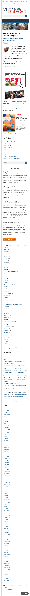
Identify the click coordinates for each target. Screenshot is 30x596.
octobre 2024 (6, 432)
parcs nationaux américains (9, 321)
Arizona (5, 251)
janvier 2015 (6, 532)
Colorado (6, 264)
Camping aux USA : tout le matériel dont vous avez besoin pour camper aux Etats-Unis (15, 379)
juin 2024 (6, 440)
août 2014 (6, 537)
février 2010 (6, 580)
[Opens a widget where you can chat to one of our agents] (25, 593)
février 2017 (6, 510)
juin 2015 (6, 525)
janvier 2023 (6, 453)
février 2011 (6, 563)
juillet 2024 (6, 438)
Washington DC (7, 348)
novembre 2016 (7, 515)
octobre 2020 (6, 473)
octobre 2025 (6, 416)
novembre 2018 (7, 488)
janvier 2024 (6, 449)
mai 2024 (6, 442)
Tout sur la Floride (7, 143)
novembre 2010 (7, 569)
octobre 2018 (6, 490)
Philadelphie (6, 323)
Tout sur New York (7, 145)
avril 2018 (6, 495)
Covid (5, 66)
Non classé (9, 66)
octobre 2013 (6, 543)
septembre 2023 (7, 451)
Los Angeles (6, 302)
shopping (6, 337)
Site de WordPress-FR (8, 592)
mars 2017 (6, 508)
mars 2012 (6, 552)
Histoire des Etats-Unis (8, 284)
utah (5, 341)
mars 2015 (6, 528)
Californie (6, 258)
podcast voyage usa (8, 326)
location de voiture (7, 300)
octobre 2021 (6, 464)
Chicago (5, 260)
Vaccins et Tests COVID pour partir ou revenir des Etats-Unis (13, 39)
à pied (5, 247)
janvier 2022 (6, 462)
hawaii (5, 280)
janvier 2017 (6, 512)
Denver (5, 269)
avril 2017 (6, 506)
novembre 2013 (7, 541)
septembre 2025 (7, 418)
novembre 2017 (7, 502)
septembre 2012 (7, 548)
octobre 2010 (6, 571)
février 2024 (6, 447)
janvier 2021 (6, 469)
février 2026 (6, 408)
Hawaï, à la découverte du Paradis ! (11, 354)
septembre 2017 (7, 504)
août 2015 (6, 523)
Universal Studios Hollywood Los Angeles (13, 304)
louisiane (6, 306)
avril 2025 (6, 421)
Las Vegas (6, 295)
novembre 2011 (7, 554)
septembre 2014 (7, 536)
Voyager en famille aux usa (9, 346)
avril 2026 (6, 407)
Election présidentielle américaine (11, 271)
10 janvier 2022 (20, 42)
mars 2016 (6, 519)
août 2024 (6, 436)
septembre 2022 (7, 458)
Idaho (5, 289)
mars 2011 (6, 561)
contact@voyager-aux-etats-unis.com (13, 108)
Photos (5, 324)
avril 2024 (6, 443)
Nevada (5, 311)
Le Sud (5, 297)
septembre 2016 (7, 517)
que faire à (6, 328)
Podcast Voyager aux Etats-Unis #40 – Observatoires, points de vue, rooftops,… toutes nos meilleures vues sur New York (15, 357)
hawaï (5, 278)
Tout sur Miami (7, 149)
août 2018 (6, 493)
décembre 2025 (7, 412)
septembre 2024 (7, 434)
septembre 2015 (7, 521)
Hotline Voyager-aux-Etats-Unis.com (17, 192)
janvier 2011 (6, 565)
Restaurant (6, 332)
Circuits (5, 262)
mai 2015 (6, 526)
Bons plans (6, 256)
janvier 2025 (6, 427)
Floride (5, 275)
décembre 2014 (7, 534)
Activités (6, 249)
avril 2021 (6, 467)
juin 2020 (6, 477)
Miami (5, 310)
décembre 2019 (7, 482)
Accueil (5, 140)
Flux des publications (8, 589)
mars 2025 (6, 423)
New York (6, 313)
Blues (5, 254)
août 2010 (6, 574)
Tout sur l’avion (7, 154)
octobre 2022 (6, 456)
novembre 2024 (7, 431)
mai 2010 (6, 576)
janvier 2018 (6, 499)
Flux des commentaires (8, 591)
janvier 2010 (6, 582)
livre (5, 299)
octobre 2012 (6, 547)
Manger (5, 308)
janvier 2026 (6, 410)
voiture (5, 343)
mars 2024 (6, 445)
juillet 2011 (6, 558)
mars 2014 (6, 539)
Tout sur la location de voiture (10, 156)
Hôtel (5, 286)
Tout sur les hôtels (7, 152)
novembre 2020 (7, 471)
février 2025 (6, 425)
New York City (7, 315)
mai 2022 (6, 460)
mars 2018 (6, 497)
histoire (5, 282)
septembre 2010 (7, 572)
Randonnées (6, 330)
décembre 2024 (7, 429)
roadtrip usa (6, 334)
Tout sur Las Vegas (8, 147)
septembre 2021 (7, 466)
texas (5, 339)
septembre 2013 (7, 545)
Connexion (6, 587)
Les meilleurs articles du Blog (10, 141)
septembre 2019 (7, 484)
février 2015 (6, 530)
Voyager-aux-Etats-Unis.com (9, 42)
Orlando (5, 319)
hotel (5, 288)
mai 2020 (6, 478)
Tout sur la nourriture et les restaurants (12, 158)
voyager (13, 66)
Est (4, 273)
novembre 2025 (7, 414)
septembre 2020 (7, 475)
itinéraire (5, 291)
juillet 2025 (6, 420)
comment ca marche (8, 265)
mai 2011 (6, 560)
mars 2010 (6, 578)
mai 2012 (6, 550)
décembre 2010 (7, 567)
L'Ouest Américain (7, 293)
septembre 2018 (7, 491)
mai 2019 (6, 486)
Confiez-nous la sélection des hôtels (16, 175)
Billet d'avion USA (7, 253)
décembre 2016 (7, 513)
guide (5, 276)
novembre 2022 (7, 455)
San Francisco (7, 335)
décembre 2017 (7, 501)
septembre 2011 (7, 556)
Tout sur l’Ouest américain (9, 151)
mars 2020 (6, 480)
